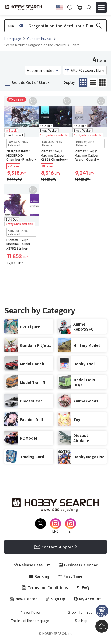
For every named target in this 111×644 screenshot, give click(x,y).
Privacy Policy (30, 612)
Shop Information (81, 612)
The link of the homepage (30, 620)
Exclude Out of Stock (30, 82)
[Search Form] (89, 7)
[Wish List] (69, 7)
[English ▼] (59, 7)
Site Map (81, 620)
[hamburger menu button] (101, 7)
